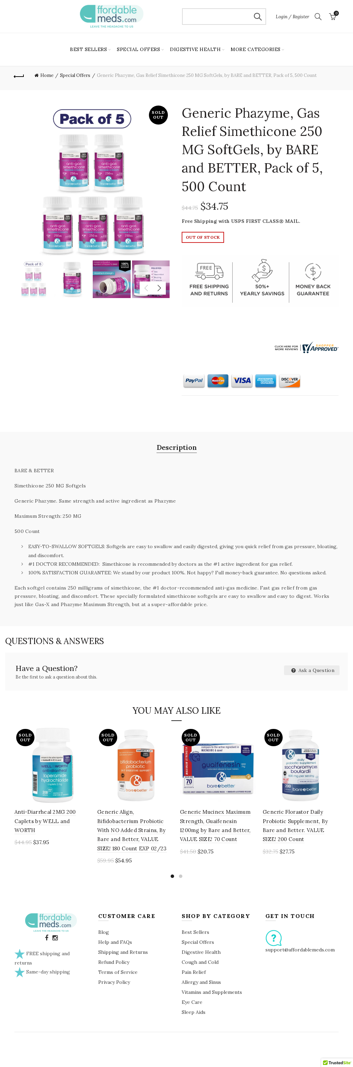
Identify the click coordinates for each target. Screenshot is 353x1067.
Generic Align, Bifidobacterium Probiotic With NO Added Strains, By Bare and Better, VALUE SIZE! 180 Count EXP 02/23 (132, 830)
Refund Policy (113, 962)
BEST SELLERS (88, 49)
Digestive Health (201, 952)
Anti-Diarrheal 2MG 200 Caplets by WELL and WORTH (45, 821)
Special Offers (75, 75)
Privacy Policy (114, 982)
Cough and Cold (200, 962)
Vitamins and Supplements (212, 992)
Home (46, 75)
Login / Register (292, 17)
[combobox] (224, 16)
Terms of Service (118, 972)
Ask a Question (316, 670)
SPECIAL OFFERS (138, 49)
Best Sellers (195, 932)
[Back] (19, 75)
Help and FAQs (115, 942)
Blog (103, 932)
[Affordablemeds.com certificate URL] (306, 347)
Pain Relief (194, 972)
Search (257, 16)
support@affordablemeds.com (300, 950)
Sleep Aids (193, 1012)
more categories (256, 49)
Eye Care (192, 1002)
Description (177, 447)
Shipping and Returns (123, 952)
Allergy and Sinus (201, 982)
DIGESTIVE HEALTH (195, 49)
